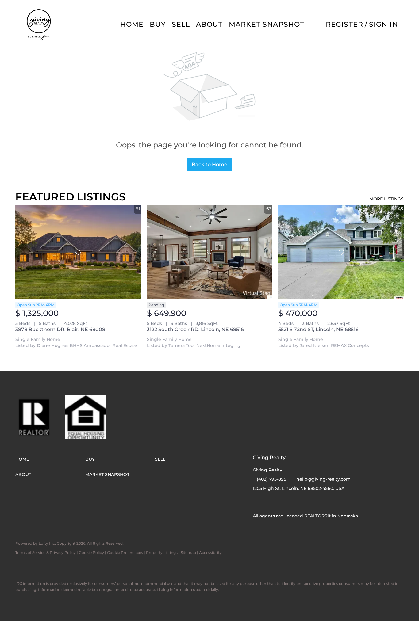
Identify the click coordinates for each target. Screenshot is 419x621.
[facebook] (257, 502)
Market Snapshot (267, 24)
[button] (39, 24)
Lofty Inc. (47, 543)
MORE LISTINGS (386, 199)
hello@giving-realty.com (323, 479)
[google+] (281, 502)
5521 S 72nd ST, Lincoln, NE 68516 (318, 329)
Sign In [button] (383, 24)
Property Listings (162, 552)
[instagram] (269, 502)
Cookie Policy (91, 552)
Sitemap (188, 552)
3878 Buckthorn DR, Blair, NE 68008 (60, 329)
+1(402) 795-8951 (270, 479)
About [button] (209, 24)
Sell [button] (181, 24)
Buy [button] (157, 24)
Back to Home (209, 164)
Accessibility (210, 552)
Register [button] (344, 24)
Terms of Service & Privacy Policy (45, 552)
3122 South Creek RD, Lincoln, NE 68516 (195, 329)
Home (132, 24)
